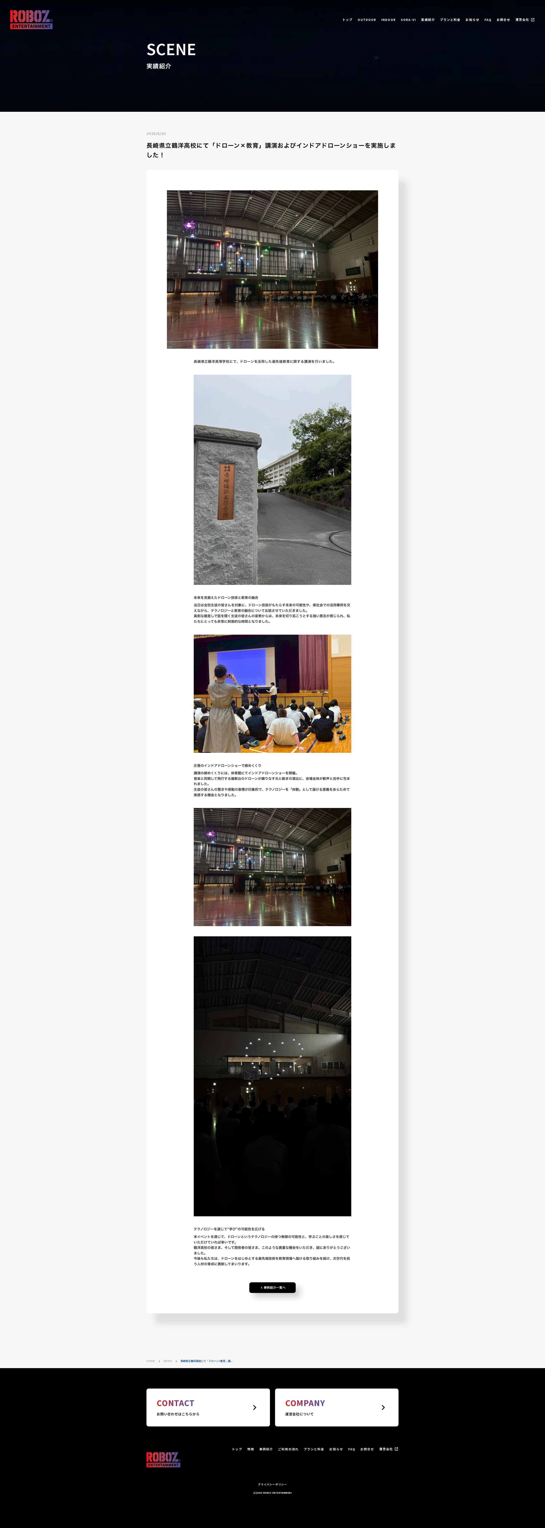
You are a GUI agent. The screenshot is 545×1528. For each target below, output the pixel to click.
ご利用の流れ (288, 1449)
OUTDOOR (367, 20)
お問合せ (503, 20)
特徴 (250, 1449)
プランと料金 (450, 20)
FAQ (488, 20)
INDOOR (388, 20)
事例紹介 (266, 1449)
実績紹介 (428, 20)
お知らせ (472, 20)
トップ (347, 20)
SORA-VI (408, 20)
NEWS (168, 1361)
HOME (150, 1361)
